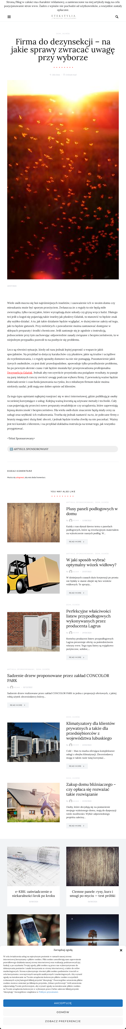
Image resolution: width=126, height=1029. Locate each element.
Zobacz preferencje (63, 1021)
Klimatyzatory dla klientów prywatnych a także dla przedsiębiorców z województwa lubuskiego (90, 731)
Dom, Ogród (63, 34)
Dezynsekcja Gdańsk (19, 372)
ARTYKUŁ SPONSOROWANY (79, 502)
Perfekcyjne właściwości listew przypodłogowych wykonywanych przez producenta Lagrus (88, 618)
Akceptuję (63, 1003)
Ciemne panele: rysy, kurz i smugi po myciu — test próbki (92, 893)
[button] (121, 950)
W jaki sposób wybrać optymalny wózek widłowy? (91, 562)
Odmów (63, 1012)
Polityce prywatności (48, 992)
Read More (75, 542)
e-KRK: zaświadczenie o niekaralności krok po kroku (33, 893)
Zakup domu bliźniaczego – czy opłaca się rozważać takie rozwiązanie (91, 789)
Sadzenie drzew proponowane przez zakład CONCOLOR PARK (58, 678)
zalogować (20, 477)
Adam (76, 520)
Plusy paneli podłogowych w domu (92, 511)
